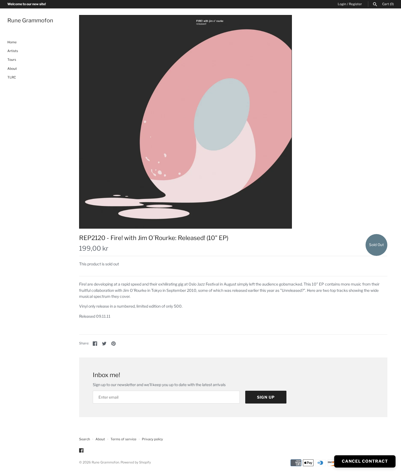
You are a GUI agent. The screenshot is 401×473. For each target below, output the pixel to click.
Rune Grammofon (105, 462)
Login (342, 4)
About (12, 69)
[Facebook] (81, 450)
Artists (12, 51)
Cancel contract (365, 461)
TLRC (11, 78)
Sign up (266, 397)
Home (12, 42)
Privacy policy (152, 439)
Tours (11, 60)
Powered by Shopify (136, 462)
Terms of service (123, 439)
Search (84, 439)
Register (355, 4)
